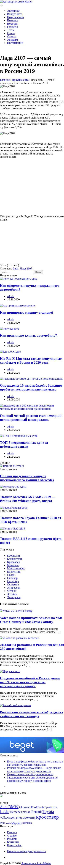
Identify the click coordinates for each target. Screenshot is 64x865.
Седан (11, 574)
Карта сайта (14, 845)
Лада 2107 (26, 268)
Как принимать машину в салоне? (27, 312)
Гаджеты (12, 26)
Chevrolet (24, 807)
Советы (11, 36)
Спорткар (13, 581)
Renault (36, 812)
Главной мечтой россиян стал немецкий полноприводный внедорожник (31, 417)
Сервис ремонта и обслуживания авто (30, 774)
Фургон (12, 590)
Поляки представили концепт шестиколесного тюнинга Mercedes (27, 478)
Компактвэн (14, 558)
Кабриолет (13, 555)
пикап (8, 823)
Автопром (13, 10)
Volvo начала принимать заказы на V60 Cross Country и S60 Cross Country (31, 620)
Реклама (12, 838)
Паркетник (13, 571)
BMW (13, 806)
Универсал (13, 587)
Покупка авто (15, 17)
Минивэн (13, 565)
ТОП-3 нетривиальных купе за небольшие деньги (24, 444)
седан (16, 822)
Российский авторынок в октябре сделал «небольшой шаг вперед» (31, 714)
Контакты (13, 841)
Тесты (10, 30)
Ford (34, 807)
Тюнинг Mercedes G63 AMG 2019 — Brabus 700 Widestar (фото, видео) (27, 499)
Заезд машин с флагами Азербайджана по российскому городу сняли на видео (32, 779)
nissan (27, 812)
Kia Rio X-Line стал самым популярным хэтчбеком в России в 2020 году (31, 360)
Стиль (11, 33)
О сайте (12, 835)
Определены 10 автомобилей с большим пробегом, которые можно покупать (31, 387)
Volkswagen (7, 817)
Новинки (12, 20)
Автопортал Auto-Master (36, 863)
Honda (41, 807)
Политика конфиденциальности (26, 851)
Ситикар (12, 578)
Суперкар (13, 584)
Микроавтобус (16, 568)
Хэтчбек (12, 594)
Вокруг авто (14, 13)
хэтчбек (27, 822)
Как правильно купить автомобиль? (28, 335)
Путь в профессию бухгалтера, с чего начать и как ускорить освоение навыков (35, 763)
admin (10, 296)
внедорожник (25, 817)
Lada (15, 268)
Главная (12, 832)
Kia (55, 807)
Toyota (48, 811)
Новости (12, 23)
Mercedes (15, 812)
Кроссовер (13, 561)
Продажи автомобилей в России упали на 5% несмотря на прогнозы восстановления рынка (30, 682)
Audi (4, 807)
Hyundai (48, 807)
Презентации (15, 42)
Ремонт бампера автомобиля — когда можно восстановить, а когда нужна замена (34, 769)
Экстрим (12, 39)
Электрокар (14, 597)
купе (2, 822)
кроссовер (47, 817)
